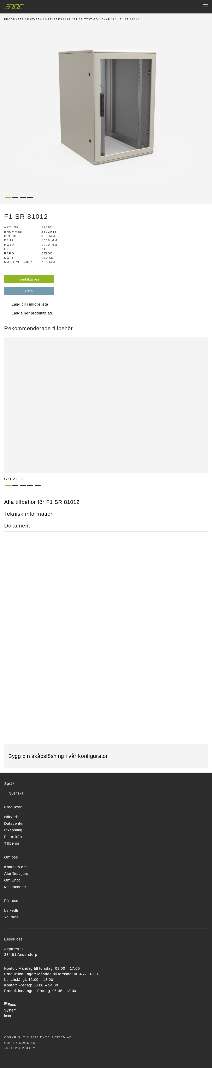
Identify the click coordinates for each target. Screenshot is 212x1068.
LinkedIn (11, 910)
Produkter (14, 19)
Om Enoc (12, 880)
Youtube (11, 917)
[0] (190, 7)
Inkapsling (13, 830)
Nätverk (34, 19)
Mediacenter (15, 887)
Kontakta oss (29, 279)
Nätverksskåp (58, 19)
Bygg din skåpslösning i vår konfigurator (59, 756)
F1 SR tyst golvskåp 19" (95, 19)
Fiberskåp (13, 837)
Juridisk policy (19, 1048)
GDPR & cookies (19, 1042)
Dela (29, 291)
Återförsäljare (16, 874)
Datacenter (14, 823)
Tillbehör (11, 843)
